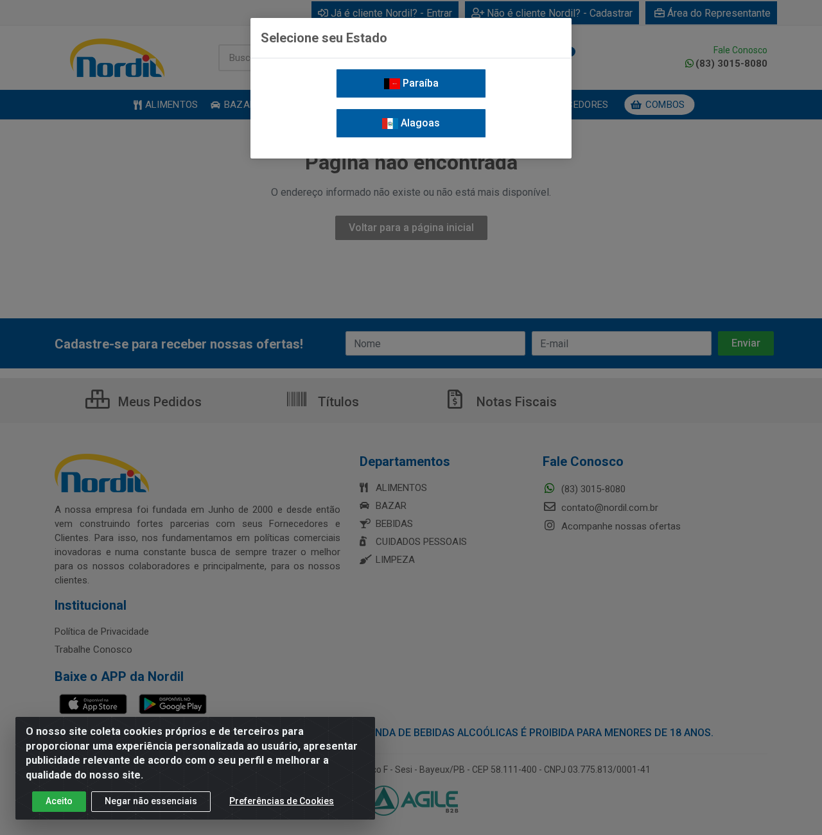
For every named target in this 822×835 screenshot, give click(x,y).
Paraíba (419, 83)
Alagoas (419, 123)
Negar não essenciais (151, 801)
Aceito (59, 801)
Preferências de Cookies (281, 801)
